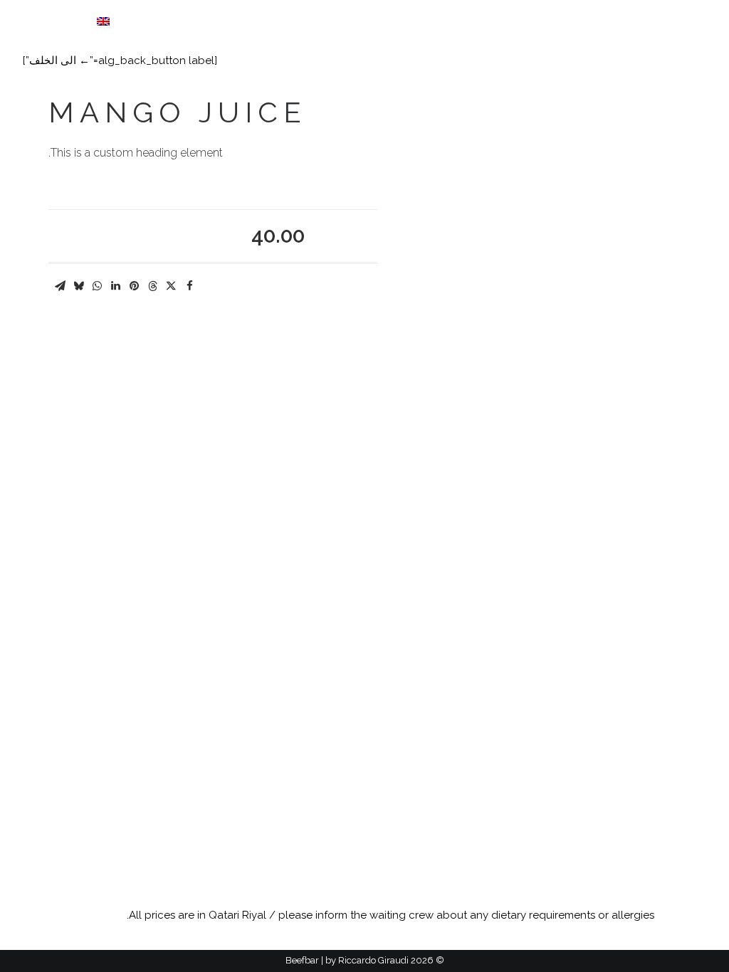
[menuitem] (242, 22)
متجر (141, 22)
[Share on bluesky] (78, 286)
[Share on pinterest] (133, 286)
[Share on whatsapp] (96, 286)
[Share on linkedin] (115, 286)
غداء (247, 22)
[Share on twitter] (170, 286)
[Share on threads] (152, 286)
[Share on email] (59, 286)
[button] (657, 21)
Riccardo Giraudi (373, 960)
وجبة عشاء (195, 22)
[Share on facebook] (189, 286)
